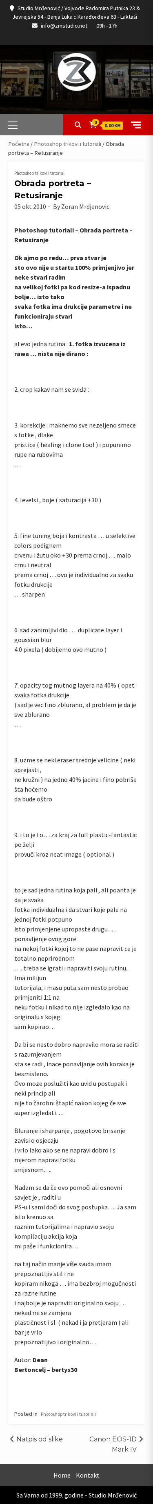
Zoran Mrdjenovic (85, 206)
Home (62, 1475)
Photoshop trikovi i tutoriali (67, 144)
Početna (18, 144)
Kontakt (88, 1475)
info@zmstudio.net (64, 25)
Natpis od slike (39, 1439)
